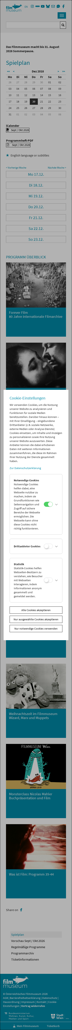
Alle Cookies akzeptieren (36, 610)
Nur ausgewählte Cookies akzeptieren (36, 619)
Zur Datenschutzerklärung (25, 468)
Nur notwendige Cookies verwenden (36, 628)
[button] (56, 504)
